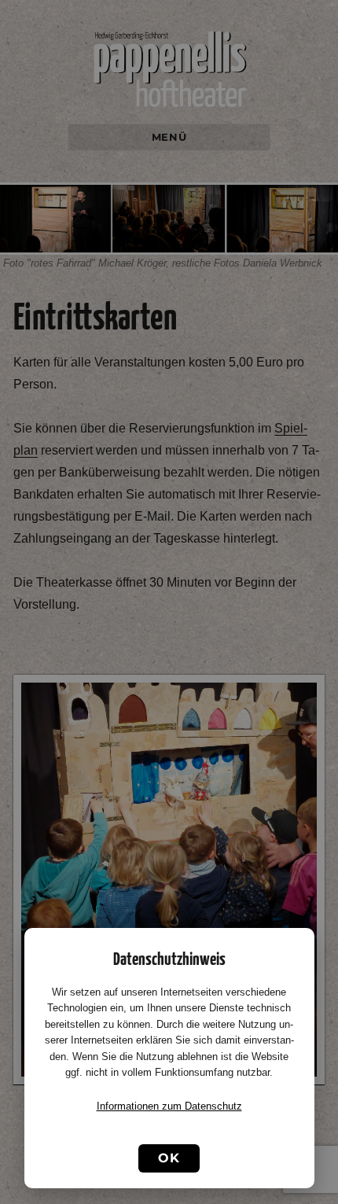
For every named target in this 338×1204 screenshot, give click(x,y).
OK (169, 1158)
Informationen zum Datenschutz (169, 1106)
